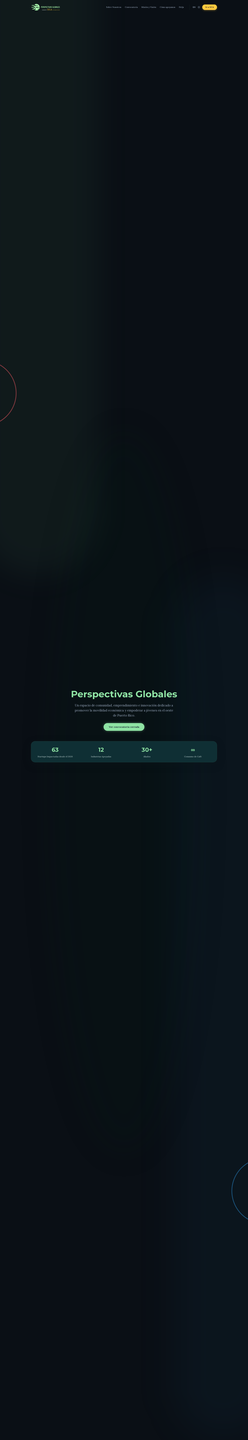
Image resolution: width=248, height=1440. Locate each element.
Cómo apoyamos (167, 7)
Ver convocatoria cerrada (124, 726)
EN (194, 7)
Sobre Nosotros (113, 7)
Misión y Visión (148, 7)
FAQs (181, 7)
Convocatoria (131, 7)
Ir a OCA (209, 7)
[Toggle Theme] (199, 7)
